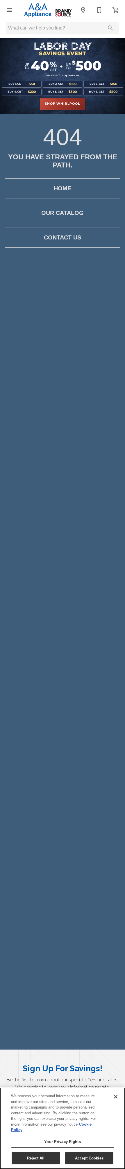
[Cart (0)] (116, 10)
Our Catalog (62, 213)
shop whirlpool (62, 103)
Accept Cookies (89, 1158)
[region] (62, 1128)
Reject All (35, 1158)
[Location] (83, 10)
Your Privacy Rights (62, 1142)
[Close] (115, 1096)
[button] (9, 10)
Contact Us (62, 237)
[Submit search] (110, 28)
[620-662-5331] (99, 10)
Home (62, 188)
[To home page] (46, 10)
